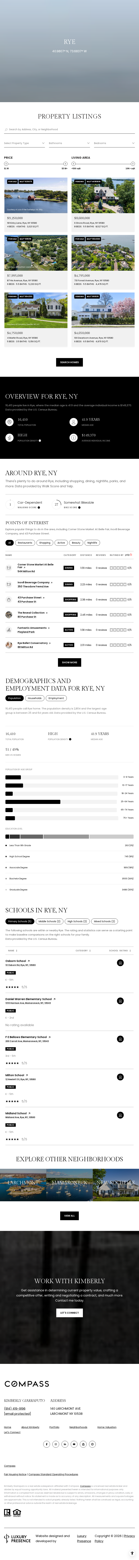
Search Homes (69, 362)
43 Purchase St (27, 601)
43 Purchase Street (30, 597)
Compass (9, 1466)
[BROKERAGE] (92, 1444)
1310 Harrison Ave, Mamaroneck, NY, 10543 (28, 1003)
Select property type (16, 143)
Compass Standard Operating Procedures (53, 1474)
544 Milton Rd (26, 571)
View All (69, 1215)
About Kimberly (30, 1427)
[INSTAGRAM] (55, 1444)
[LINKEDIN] (65, 1444)
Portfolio (54, 1427)
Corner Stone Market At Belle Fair (36, 566)
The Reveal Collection (31, 612)
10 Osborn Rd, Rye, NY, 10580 (20, 965)
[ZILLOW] (83, 1444)
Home (7, 1427)
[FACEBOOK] (46, 1444)
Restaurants (26, 542)
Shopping (46, 542)
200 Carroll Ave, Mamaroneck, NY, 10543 (27, 1041)
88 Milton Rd (25, 647)
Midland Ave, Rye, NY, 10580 (20, 1117)
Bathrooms (55, 143)
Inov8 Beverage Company (33, 582)
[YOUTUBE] (74, 1444)
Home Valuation (106, 1427)
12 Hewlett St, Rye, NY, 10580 (20, 1079)
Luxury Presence (84, 1538)
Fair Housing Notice (15, 1474)
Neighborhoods (78, 1427)
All (11, 542)
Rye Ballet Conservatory (33, 643)
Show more (69, 662)
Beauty (77, 542)
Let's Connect (12, 1432)
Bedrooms (100, 143)
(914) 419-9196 (14, 1408)
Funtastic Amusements (32, 628)
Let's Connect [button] (69, 1312)
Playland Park (26, 632)
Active (62, 542)
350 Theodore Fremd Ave (33, 586)
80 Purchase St (27, 617)
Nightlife (93, 542)
